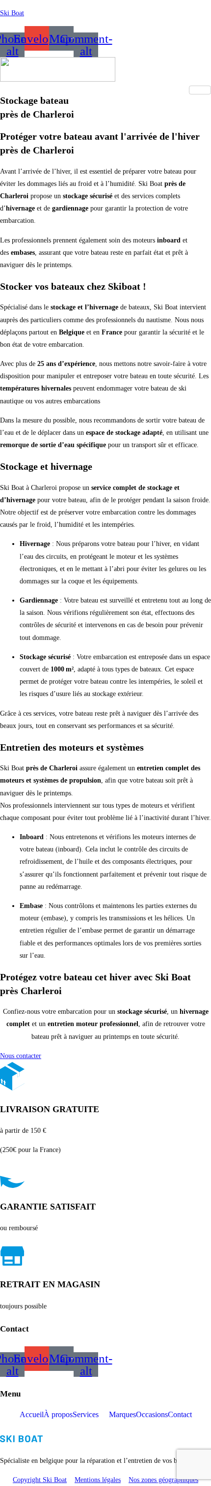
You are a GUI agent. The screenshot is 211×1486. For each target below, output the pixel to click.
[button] (91, 1415)
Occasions (152, 1415)
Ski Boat (12, 13)
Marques (122, 1415)
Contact (180, 1415)
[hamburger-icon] (200, 90)
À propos (58, 1415)
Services (86, 1415)
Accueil (32, 1415)
